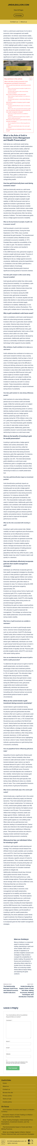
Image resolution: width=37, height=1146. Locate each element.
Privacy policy (7, 1095)
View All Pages (18, 10)
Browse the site (8, 1092)
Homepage (18, 15)
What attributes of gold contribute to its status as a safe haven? (19, 97)
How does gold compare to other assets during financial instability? (18, 92)
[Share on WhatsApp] (32, 1143)
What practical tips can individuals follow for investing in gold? (18, 130)
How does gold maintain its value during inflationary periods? (19, 100)
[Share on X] (32, 1141)
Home (5, 1083)
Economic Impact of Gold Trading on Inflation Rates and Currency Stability (17, 1116)
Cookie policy (7, 1102)
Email (8, 1047)
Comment (9, 1020)
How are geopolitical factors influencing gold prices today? (19, 124)
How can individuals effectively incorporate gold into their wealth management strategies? (18, 111)
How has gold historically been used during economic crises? (18, 86)
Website (8, 1054)
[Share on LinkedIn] (29, 1143)
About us (23, 22)
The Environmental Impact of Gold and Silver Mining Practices (16, 1128)
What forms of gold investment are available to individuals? (18, 114)
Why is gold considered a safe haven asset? (16, 94)
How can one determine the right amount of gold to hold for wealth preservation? (19, 117)
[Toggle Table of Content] (30, 79)
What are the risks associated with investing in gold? (19, 108)
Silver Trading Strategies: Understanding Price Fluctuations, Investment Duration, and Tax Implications (17, 1122)
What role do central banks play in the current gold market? (19, 127)
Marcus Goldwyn (21, 939)
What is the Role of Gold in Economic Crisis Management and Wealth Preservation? (16, 82)
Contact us (14, 22)
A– (3, 1143)
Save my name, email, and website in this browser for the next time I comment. (17, 1062)
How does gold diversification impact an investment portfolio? (19, 106)
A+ (3, 1141)
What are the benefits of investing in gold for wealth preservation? (18, 103)
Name (8, 1041)
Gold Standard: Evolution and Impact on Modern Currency (17, 1110)
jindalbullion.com (18, 5)
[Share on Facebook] (29, 1141)
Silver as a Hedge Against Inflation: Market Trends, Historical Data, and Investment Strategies (17, 1133)
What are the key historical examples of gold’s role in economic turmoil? (19, 89)
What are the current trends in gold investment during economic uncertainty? (18, 120)
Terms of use (7, 1099)
